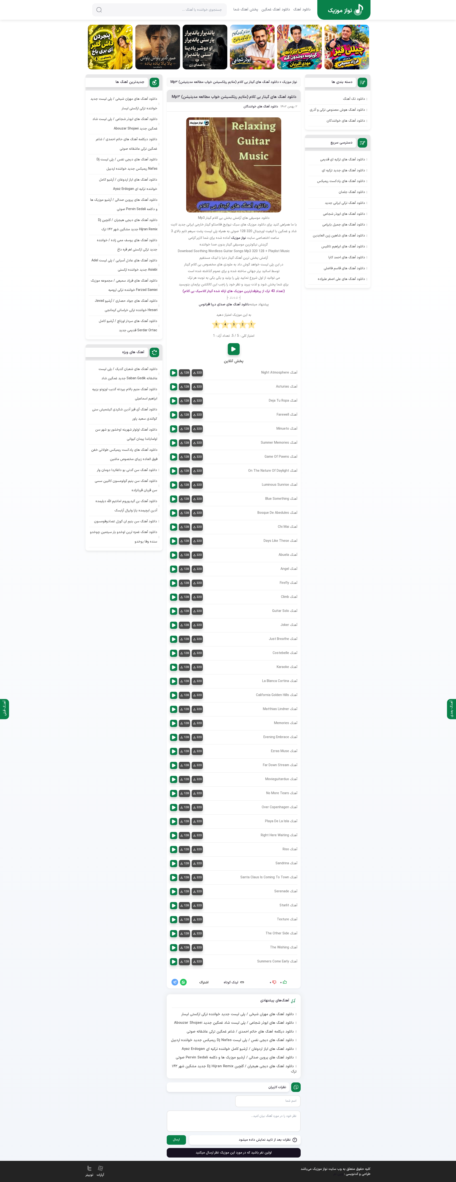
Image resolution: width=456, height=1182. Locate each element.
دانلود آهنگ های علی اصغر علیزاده (341, 279)
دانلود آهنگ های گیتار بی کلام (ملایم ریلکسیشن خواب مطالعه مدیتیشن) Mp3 (234, 97)
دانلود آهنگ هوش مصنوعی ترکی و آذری (337, 109)
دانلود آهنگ (302, 9)
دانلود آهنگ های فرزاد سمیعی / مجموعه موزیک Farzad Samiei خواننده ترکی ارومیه (124, 285)
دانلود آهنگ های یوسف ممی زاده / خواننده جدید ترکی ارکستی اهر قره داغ (127, 245)
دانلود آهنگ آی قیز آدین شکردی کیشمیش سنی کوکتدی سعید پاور (124, 414)
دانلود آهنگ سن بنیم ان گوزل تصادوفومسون (125, 521)
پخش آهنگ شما (245, 9)
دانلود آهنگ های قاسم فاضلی (344, 268)
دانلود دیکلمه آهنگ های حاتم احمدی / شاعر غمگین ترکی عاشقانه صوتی (240, 1031)
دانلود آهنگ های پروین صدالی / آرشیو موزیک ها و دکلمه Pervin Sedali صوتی (235, 1057)
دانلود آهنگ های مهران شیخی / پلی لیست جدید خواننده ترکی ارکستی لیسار (237, 1014)
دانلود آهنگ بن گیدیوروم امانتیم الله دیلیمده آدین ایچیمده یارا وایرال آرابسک (126, 506)
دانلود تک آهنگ (354, 98)
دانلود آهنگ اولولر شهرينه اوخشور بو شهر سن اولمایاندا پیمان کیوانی (126, 434)
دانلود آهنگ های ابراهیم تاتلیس (343, 246)
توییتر (89, 1174)
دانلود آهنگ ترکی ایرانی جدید (345, 203)
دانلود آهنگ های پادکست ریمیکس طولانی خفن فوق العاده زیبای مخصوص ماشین (124, 454)
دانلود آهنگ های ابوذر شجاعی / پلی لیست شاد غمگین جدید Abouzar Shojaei (234, 1023)
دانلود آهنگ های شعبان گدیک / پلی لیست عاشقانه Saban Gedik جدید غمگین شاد (128, 374)
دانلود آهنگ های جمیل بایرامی (343, 224)
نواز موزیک (289, 82)
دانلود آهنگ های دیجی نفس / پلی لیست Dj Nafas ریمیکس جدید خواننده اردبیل (232, 1040)
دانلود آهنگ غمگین (275, 9)
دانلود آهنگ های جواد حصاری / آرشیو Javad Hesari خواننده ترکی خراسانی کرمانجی (126, 305)
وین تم (338, 1174)
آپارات (100, 1174)
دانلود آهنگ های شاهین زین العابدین (339, 235)
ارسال (176, 1139)
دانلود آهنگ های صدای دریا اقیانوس (224, 304)
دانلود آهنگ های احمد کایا (346, 257)
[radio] (251, 324)
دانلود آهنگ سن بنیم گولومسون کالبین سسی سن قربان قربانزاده (126, 486)
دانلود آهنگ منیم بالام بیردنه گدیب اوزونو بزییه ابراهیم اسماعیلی (124, 394)
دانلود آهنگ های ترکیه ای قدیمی (342, 159)
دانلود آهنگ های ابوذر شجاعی (344, 213)
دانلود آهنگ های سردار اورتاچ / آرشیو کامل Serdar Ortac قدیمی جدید (128, 326)
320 (199, 372)
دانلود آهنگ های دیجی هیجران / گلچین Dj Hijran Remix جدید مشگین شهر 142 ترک (234, 1069)
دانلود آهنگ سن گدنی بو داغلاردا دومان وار (127, 470)
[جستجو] (99, 9)
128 (186, 372)
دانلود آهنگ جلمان (352, 192)
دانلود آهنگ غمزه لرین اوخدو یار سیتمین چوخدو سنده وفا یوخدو (123, 537)
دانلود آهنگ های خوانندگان (260, 107)
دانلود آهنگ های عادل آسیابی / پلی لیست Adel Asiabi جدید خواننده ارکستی (124, 265)
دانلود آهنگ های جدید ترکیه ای (343, 170)
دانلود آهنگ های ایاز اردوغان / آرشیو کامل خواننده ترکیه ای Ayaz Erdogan (238, 1049)
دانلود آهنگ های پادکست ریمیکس (341, 181)
